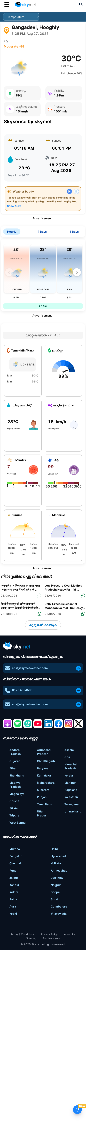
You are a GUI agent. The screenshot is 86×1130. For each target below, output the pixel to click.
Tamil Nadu (44, 804)
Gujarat (14, 761)
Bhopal (55, 892)
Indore (13, 892)
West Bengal (17, 822)
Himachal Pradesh (70, 766)
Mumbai (15, 849)
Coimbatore (59, 906)
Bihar (13, 768)
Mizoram (43, 789)
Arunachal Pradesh (44, 752)
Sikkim (14, 808)
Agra (12, 906)
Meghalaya (16, 793)
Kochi (13, 913)
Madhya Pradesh (15, 784)
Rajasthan (71, 797)
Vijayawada (59, 913)
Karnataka (44, 775)
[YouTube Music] (37, 723)
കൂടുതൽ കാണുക (43, 625)
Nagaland (70, 789)
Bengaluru (16, 856)
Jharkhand (16, 775)
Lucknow (57, 877)
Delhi (54, 849)
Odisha (14, 801)
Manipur (70, 782)
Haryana (42, 768)
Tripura (14, 815)
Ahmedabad (59, 870)
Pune (12, 870)
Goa (67, 757)
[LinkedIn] (48, 723)
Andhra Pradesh (15, 752)
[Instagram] (68, 723)
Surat (54, 899)
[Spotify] (17, 723)
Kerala (68, 775)
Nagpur (56, 885)
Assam (69, 750)
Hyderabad (58, 856)
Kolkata (56, 863)
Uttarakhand (72, 811)
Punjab (42, 797)
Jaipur (13, 877)
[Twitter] (78, 723)
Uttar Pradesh (42, 813)
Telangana (71, 804)
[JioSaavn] (27, 723)
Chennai (15, 863)
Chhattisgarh (46, 761)
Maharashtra (46, 782)
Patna (13, 899)
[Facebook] (58, 723)
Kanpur (14, 885)
